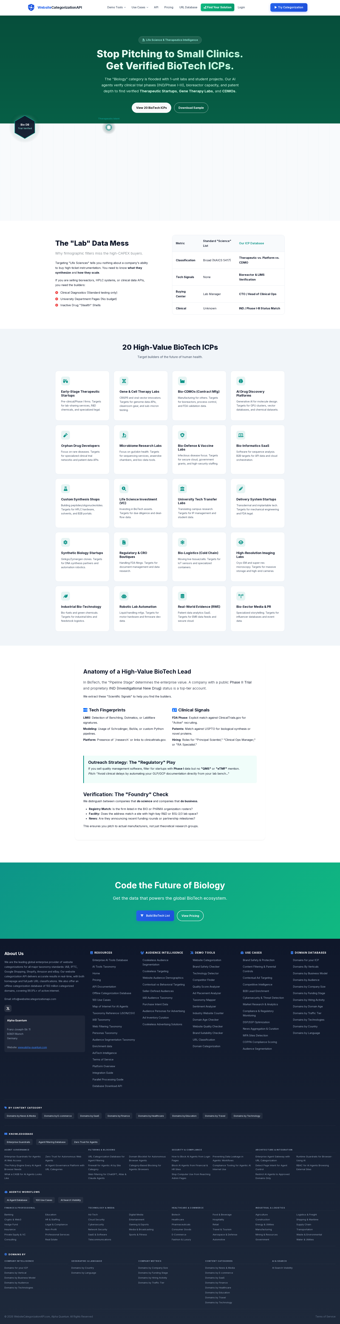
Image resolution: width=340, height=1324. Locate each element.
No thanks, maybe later (153, 696)
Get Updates (172, 687)
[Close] (199, 631)
